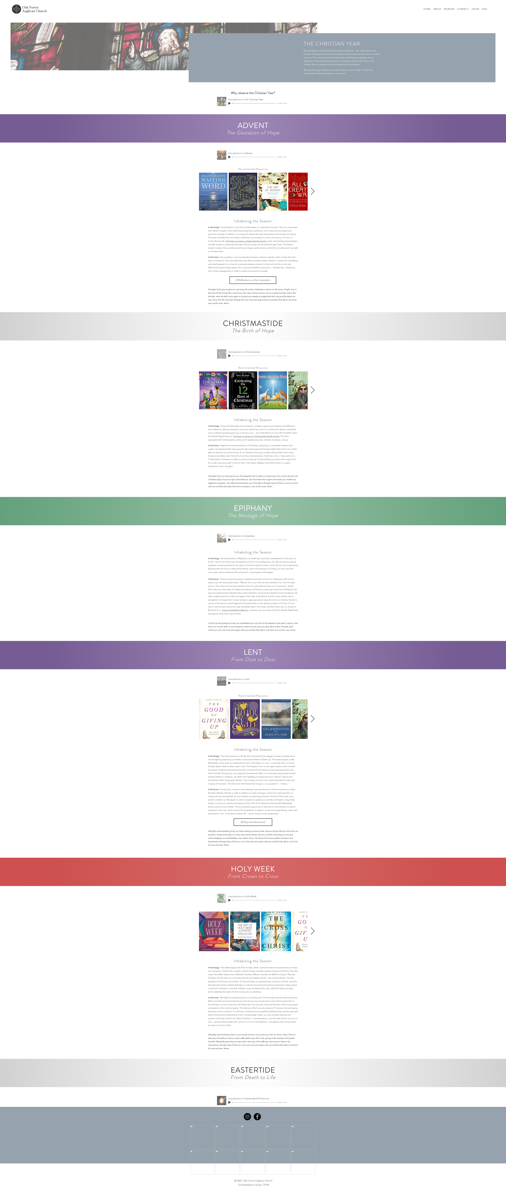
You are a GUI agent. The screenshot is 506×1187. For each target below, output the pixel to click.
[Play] (229, 103)
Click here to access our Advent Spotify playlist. (246, 241)
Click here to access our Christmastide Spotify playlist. (256, 436)
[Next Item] (312, 191)
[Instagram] (247, 1116)
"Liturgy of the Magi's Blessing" (235, 610)
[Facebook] (257, 1116)
